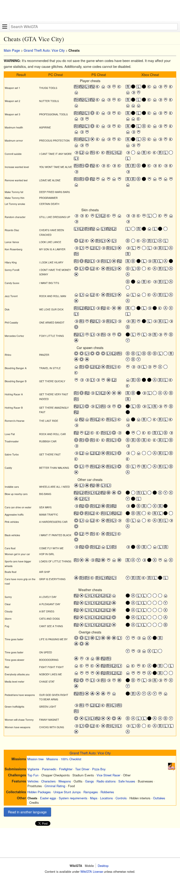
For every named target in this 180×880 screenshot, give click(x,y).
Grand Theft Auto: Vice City (44, 50)
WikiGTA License (91, 871)
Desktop (103, 865)
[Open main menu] (4, 26)
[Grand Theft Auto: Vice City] (171, 768)
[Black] (133, 88)
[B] (144, 127)
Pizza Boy (98, 769)
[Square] (119, 309)
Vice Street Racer (108, 775)
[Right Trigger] (128, 88)
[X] (171, 309)
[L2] (81, 154)
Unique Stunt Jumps (67, 792)
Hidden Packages (39, 792)
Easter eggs (48, 798)
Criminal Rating (55, 786)
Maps (93, 798)
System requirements (73, 798)
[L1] (87, 88)
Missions (52, 759)
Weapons (64, 781)
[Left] (98, 88)
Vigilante (33, 769)
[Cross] (92, 140)
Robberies (107, 792)
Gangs (89, 781)
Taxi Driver (82, 769)
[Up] (114, 88)
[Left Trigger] (138, 88)
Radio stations (106, 781)
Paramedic (49, 769)
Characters (48, 781)
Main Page (12, 50)
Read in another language (27, 811)
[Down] (103, 88)
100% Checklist (71, 759)
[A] (144, 140)
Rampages (90, 792)
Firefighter (65, 769)
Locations (106, 798)
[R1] (76, 88)
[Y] (128, 341)
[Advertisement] (90, 10)
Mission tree (35, 759)
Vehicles (32, 781)
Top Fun (32, 775)
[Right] (108, 88)
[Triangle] (76, 341)
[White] (133, 154)
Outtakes (159, 798)
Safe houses (126, 781)
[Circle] (92, 114)
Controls (121, 798)
